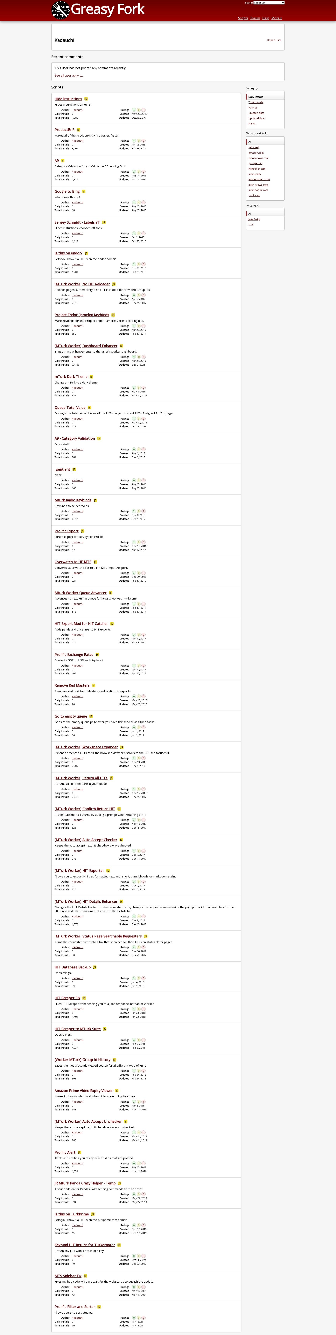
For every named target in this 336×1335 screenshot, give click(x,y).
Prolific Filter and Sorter (75, 1306)
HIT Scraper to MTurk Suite (78, 1028)
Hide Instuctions (68, 98)
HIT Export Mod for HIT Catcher (81, 623)
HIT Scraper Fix (67, 998)
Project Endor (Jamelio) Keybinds (82, 314)
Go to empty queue (71, 716)
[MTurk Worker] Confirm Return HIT (85, 808)
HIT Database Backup (73, 967)
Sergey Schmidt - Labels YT (77, 222)
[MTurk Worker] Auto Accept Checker (86, 839)
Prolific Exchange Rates (74, 654)
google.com (255, 163)
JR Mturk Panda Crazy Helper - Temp (85, 1183)
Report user (274, 40)
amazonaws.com (258, 158)
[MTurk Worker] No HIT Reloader (82, 284)
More (275, 18)
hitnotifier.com (256, 168)
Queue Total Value (70, 407)
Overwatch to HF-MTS (73, 561)
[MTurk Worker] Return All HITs (81, 778)
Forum (255, 18)
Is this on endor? (68, 253)
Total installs (255, 102)
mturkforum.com (258, 190)
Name (252, 123)
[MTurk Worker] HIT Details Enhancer (86, 901)
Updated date (256, 118)
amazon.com (256, 152)
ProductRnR (64, 129)
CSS (250, 224)
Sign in (249, 2)
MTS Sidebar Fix (68, 1275)
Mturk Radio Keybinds (73, 500)
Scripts (243, 18)
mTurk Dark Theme (71, 376)
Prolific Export (67, 531)
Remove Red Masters (72, 685)
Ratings (252, 107)
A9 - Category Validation (75, 438)
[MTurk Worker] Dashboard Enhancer (86, 345)
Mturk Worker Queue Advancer (81, 592)
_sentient (62, 469)
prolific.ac (254, 195)
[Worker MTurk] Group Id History (82, 1059)
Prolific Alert (65, 1152)
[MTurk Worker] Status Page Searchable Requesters (98, 936)
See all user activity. (69, 75)
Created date (256, 113)
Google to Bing (67, 191)
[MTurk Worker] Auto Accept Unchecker (88, 1121)
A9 (57, 160)
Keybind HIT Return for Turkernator (85, 1244)
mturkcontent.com (259, 179)
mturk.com (254, 174)
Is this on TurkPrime (72, 1214)
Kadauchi (77, 110)
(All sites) (253, 147)
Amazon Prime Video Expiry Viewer (84, 1090)
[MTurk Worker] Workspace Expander (86, 747)
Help (265, 18)
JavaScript (254, 219)
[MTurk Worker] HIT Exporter (79, 870)
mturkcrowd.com (258, 184)
